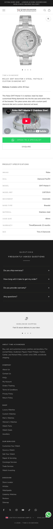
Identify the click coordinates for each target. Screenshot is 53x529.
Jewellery (6, 434)
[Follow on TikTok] (29, 510)
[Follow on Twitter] (10, 510)
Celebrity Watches (9, 494)
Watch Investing (8, 470)
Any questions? (10, 296)
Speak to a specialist (29, 140)
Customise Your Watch (11, 446)
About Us (6, 369)
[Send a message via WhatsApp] (48, 514)
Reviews (5, 498)
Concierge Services (9, 462)
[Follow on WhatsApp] (36, 510)
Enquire (26, 147)
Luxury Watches (8, 410)
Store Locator (7, 482)
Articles (5, 486)
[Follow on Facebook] (3, 510)
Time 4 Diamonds (10, 75)
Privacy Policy (7, 394)
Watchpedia (6, 490)
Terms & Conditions (10, 390)
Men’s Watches (8, 418)
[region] (26, 323)
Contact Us (6, 373)
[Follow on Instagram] (16, 510)
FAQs (4, 377)
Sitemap (5, 502)
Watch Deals (7, 430)
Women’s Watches (9, 422)
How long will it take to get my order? (20, 279)
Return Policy (7, 398)
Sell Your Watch (8, 454)
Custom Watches (9, 414)
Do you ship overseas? (13, 270)
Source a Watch (8, 450)
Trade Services (7, 466)
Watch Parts (7, 426)
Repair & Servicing (9, 458)
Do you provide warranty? (14, 287)
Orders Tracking (8, 386)
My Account (7, 382)
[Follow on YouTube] (23, 510)
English (41, 517)
